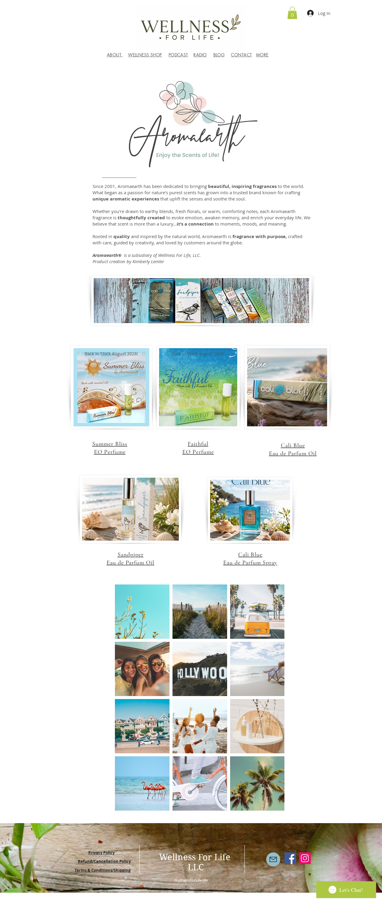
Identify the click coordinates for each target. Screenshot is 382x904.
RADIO (200, 55)
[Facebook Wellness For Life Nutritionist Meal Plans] (290, 858)
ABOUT (115, 55)
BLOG (219, 55)
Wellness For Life (194, 857)
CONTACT (241, 55)
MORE (262, 55)
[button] (292, 13)
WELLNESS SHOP (145, 55)
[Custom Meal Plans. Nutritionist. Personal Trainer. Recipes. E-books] (305, 858)
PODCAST (178, 55)
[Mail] (273, 859)
